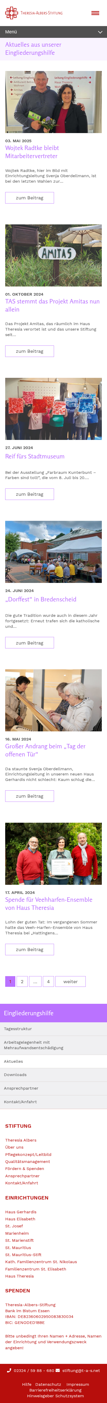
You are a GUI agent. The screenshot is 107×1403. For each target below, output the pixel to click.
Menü (11, 31)
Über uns (14, 1147)
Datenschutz (48, 1384)
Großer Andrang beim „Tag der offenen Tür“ (45, 750)
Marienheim (17, 1233)
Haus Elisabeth (20, 1218)
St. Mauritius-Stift (23, 1254)
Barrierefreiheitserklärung (55, 1390)
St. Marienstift (19, 1240)
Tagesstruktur (18, 1028)
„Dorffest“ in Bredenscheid (40, 599)
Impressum (77, 1384)
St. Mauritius (18, 1247)
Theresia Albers (20, 1140)
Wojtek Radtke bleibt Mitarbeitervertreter (32, 152)
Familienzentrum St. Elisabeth (35, 1269)
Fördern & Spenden (24, 1168)
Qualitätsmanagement (27, 1161)
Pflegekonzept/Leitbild (28, 1154)
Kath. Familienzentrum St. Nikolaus (41, 1261)
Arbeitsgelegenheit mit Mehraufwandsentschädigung (33, 1045)
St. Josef (14, 1225)
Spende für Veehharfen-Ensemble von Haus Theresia (48, 903)
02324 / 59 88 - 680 (33, 1370)
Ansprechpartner (21, 1088)
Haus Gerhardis (20, 1211)
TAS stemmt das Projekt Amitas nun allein (52, 305)
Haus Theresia (19, 1276)
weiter (70, 981)
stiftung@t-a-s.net (80, 1370)
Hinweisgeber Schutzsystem (55, 1395)
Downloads (15, 1074)
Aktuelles (13, 1061)
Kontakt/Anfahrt (20, 1101)
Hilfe (26, 1384)
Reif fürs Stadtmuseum (35, 456)
